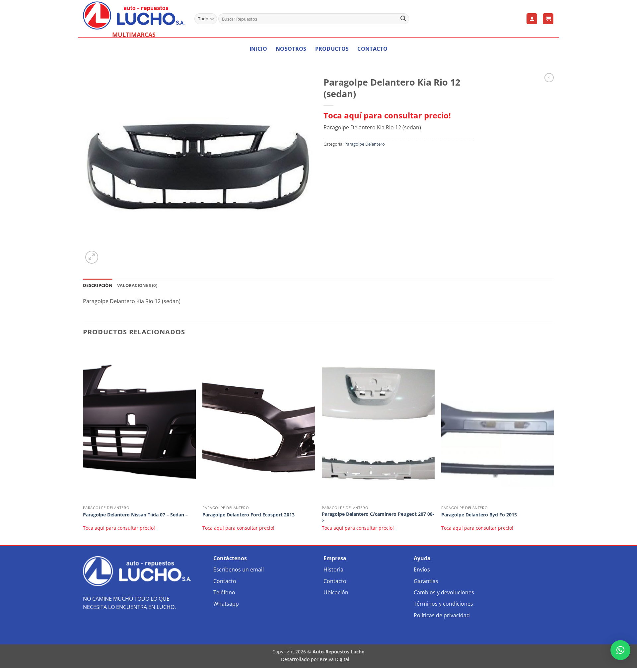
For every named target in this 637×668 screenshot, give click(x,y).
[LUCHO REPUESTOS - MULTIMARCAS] (133, 15)
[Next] (554, 444)
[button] (532, 18)
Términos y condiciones (443, 603)
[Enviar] (403, 19)
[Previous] (83, 444)
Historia (333, 569)
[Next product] (549, 77)
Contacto (372, 48)
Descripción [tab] (97, 285)
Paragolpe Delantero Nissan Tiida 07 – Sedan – (135, 515)
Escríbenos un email (238, 569)
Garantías (426, 581)
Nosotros (291, 48)
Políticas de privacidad (442, 615)
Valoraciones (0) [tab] (137, 285)
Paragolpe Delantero (364, 144)
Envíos (422, 569)
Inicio (258, 48)
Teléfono (224, 592)
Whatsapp (226, 603)
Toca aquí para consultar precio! (387, 115)
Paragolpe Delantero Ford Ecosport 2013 (248, 515)
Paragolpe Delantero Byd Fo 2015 (479, 515)
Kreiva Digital (335, 659)
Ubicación (335, 592)
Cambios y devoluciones (444, 592)
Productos (332, 48)
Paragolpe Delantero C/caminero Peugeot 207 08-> (378, 517)
